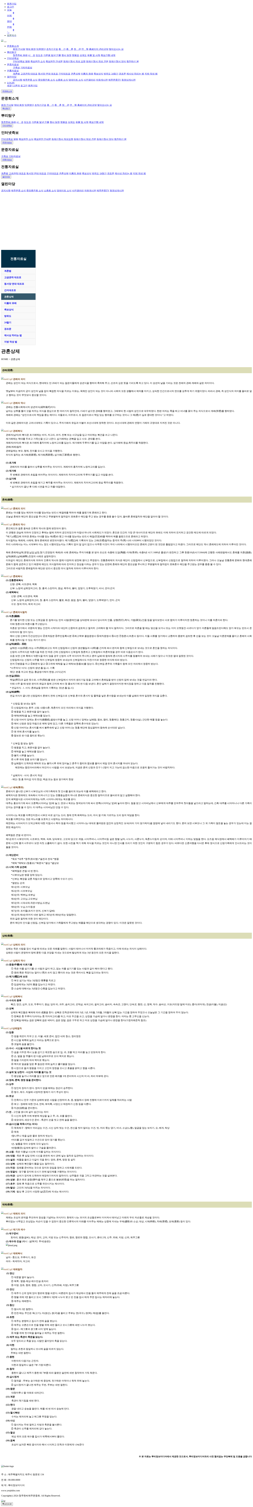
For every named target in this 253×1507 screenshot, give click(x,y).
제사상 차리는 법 (135, 73)
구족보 (16, 67)
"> (10, 21)
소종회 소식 (62, 80)
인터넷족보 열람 (21, 61)
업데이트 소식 (76, 80)
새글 (9, 85)
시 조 (31, 55)
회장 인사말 (19, 49)
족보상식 (98, 73)
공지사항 (17, 80)
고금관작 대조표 (28, 73)
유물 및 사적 (93, 55)
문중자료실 (13, 64)
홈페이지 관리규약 (98, 49)
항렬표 (75, 55)
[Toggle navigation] (5, 41)
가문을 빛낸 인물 (52, 55)
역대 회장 (31, 49)
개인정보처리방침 (10, 1469)
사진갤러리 (89, 80)
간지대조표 (64, 73)
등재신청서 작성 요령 (74, 61)
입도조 (39, 55)
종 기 (62, 49)
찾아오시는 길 (116, 49)
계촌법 (16, 73)
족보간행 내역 (108, 55)
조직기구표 (52, 49)
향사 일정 (66, 55)
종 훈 (69, 49)
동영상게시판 (129, 80)
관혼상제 (75, 73)
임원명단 (41, 49)
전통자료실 (13, 70)
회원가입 (11, 3)
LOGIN (10, 83)
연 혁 (84, 49)
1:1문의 (16, 85)
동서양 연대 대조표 (48, 73)
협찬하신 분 (132, 61)
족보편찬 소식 (37, 61)
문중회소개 (13, 46)
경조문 (122, 73)
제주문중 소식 (30, 80)
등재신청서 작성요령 (62, 139)
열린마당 (11, 77)
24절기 (114, 73)
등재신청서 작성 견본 (97, 61)
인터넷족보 (13, 58)
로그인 (10, 7)
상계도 (83, 55)
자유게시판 (102, 80)
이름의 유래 (87, 73)
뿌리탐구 (11, 52)
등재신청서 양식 (117, 61)
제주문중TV (114, 80)
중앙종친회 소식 (46, 80)
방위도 (107, 73)
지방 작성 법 (151, 73)
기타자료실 (26, 67)
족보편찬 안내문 (54, 61)
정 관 (77, 49)
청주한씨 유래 (20, 55)
